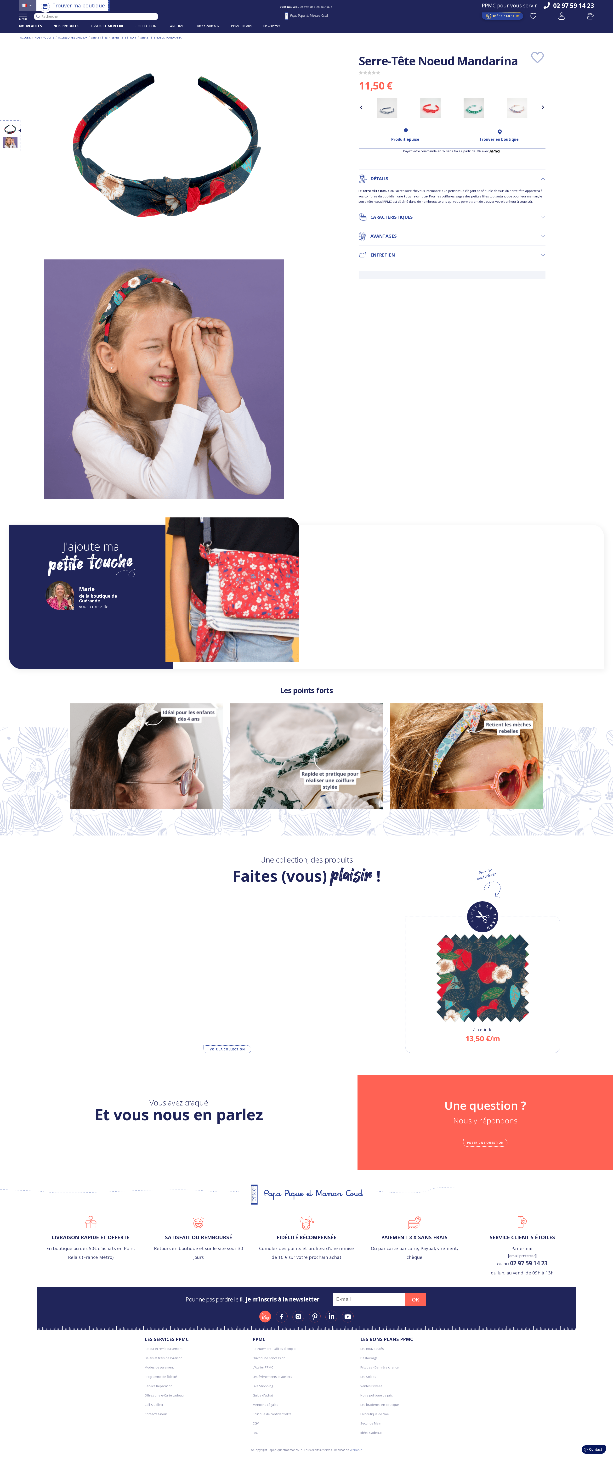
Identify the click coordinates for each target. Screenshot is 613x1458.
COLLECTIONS (147, 26)
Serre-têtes (99, 37)
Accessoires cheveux (72, 37)
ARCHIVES (178, 26)
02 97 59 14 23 (529, 1263)
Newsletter (271, 26)
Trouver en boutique (499, 139)
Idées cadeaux (208, 26)
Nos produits (44, 37)
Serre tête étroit (124, 37)
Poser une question (485, 1143)
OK (415, 1299)
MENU (23, 19)
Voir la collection (227, 1049)
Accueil (25, 37)
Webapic (356, 1450)
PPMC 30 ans (241, 26)
